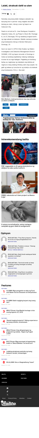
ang (5, 104)
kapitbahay (23, 104)
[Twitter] (11, 14)
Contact (29, 398)
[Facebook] (8, 14)
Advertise (21, 398)
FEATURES (24, 378)
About (3, 398)
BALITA (4, 374)
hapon (13, 104)
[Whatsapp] (14, 14)
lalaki (6, 107)
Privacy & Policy (12, 398)
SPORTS (23, 374)
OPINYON (4, 382)
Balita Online (7, 9)
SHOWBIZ (4, 378)
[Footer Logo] (8, 403)
